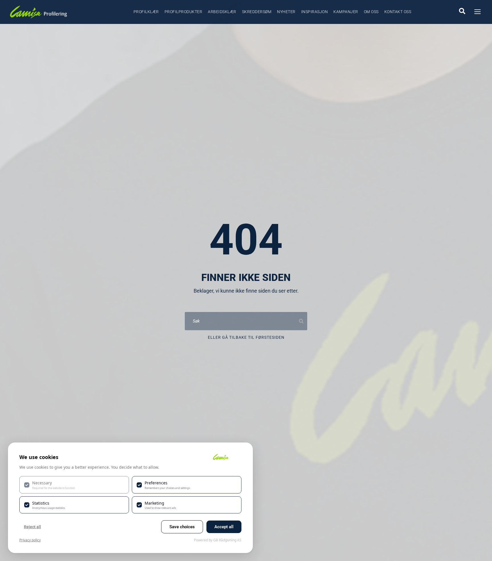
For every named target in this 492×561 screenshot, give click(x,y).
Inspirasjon (314, 11)
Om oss (371, 11)
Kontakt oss (397, 11)
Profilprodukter (183, 11)
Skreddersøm (257, 11)
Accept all (223, 526)
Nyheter (286, 11)
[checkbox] (74, 484)
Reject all (32, 527)
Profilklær (146, 11)
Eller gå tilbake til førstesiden (246, 337)
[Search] (301, 321)
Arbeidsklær (222, 11)
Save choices (182, 526)
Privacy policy (30, 540)
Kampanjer (345, 11)
